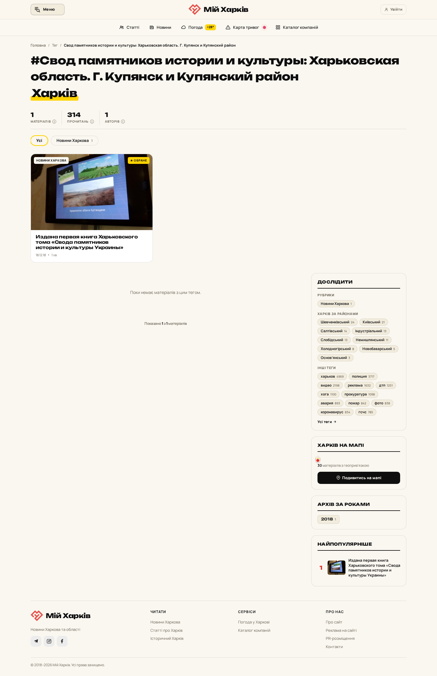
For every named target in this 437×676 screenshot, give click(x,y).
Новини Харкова (74, 140)
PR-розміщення (340, 638)
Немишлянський (372, 339)
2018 (328, 519)
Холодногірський (337, 348)
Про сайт (334, 622)
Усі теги (324, 421)
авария (330, 403)
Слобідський (334, 339)
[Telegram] (36, 641)
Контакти (334, 646)
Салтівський (334, 330)
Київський (374, 321)
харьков (332, 376)
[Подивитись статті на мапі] (317, 459)
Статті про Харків (166, 630)
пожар (357, 403)
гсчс (366, 411)
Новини (164, 27)
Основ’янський (335, 357)
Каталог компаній (300, 27)
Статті (133, 27)
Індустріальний (370, 330)
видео (330, 385)
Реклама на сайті (341, 630)
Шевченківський (337, 321)
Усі (39, 140)
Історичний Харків (166, 638)
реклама (359, 385)
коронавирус (335, 411)
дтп (386, 385)
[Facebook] (62, 641)
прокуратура (360, 394)
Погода (201, 27)
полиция (363, 376)
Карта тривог (246, 27)
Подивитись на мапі (361, 477)
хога (328, 394)
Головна (38, 45)
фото (382, 403)
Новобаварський (378, 348)
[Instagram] (49, 641)
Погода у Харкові (254, 622)
